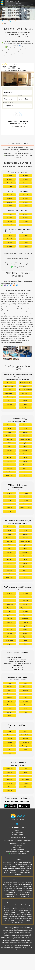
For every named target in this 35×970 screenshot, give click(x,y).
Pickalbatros (25, 742)
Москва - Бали (9, 920)
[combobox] (17, 92)
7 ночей (9, 175)
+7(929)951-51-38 (18, 267)
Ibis (9, 787)
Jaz (9, 749)
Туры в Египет (7, 864)
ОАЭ (9, 443)
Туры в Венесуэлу (10, 870)
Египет (25, 435)
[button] (32, 79)
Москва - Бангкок (25, 912)
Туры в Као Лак (17, 890)
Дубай (9, 446)
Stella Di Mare (25, 735)
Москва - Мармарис (24, 910)
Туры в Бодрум (17, 884)
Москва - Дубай (17, 916)
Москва (9, 382)
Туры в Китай (18, 868)
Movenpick (25, 746)
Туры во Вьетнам (27, 868)
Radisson (9, 742)
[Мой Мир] (17, 285)
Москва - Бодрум (9, 910)
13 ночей (9, 186)
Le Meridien (25, 783)
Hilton (25, 749)
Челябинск (25, 408)
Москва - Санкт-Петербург (23, 905)
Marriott (9, 783)
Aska (25, 708)
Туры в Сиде (10, 896)
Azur (9, 753)
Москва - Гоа (18, 918)
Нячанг (25, 464)
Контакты (17, 830)
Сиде (9, 432)
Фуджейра (25, 450)
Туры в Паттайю (8, 890)
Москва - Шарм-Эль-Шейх (12, 914)
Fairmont (9, 790)
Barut (25, 705)
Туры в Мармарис (26, 882)
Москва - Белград (17, 922)
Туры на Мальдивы (10, 866)
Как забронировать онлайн (17, 843)
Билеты (17, 1)
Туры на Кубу (28, 864)
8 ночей (25, 175)
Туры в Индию (25, 870)
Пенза (9, 400)
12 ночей (25, 183)
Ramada (9, 776)
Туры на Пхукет (27, 888)
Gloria (25, 697)
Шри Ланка (9, 472)
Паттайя (25, 454)
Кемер (25, 428)
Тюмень (9, 408)
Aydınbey (9, 708)
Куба (25, 472)
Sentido (25, 738)
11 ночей (9, 183)
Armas (9, 712)
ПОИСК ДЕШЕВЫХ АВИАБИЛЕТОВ (17, 258)
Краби (25, 457)
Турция (9, 425)
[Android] (11, 806)
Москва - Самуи (7, 916)
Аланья (25, 425)
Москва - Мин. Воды (10, 908)
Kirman (9, 694)
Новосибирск (9, 393)
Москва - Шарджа (27, 916)
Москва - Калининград (11, 907)
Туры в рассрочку (17, 845)
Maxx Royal (25, 686)
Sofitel (25, 768)
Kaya (25, 694)
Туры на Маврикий (8, 868)
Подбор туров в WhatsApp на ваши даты (17, 263)
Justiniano (9, 697)
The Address (9, 768)
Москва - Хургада (10, 912)
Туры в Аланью (7, 882)
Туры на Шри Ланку (18, 864)
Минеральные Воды (25, 389)
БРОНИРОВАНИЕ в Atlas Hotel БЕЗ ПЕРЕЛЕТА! (17, 253)
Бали (25, 475)
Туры (7, 1)
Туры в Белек (17, 882)
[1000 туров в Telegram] (17, 824)
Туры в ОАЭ (17, 874)
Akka (9, 715)
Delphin (25, 701)
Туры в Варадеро (25, 892)
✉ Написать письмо (17, 834)
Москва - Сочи (8, 905)
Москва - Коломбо (8, 918)
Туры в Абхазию (8, 862)
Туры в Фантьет (27, 890)
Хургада (9, 439)
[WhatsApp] (2, 285)
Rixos (25, 683)
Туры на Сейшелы (25, 866)
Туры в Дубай (26, 886)
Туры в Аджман (17, 888)
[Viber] (5, 285)
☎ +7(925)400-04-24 (24, 153)
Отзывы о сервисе (17, 847)
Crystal (9, 705)
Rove (25, 772)
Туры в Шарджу (7, 888)
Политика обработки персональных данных (17, 851)
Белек (9, 428)
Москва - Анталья (25, 908)
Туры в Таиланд (27, 862)
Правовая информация (17, 849)
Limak (9, 690)
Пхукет (25, 461)
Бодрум (25, 432)
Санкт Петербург (25, 382)
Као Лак (9, 461)
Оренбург (25, 397)
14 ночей (25, 186)
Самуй (9, 457)
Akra (25, 712)
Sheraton (9, 738)
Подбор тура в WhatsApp (18, 853)
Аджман (25, 446)
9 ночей (9, 179)
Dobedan (9, 701)
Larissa (25, 690)
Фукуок (25, 468)
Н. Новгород (9, 397)
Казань (25, 386)
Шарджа (9, 450)
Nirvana (9, 686)
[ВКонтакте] (11, 285)
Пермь (25, 400)
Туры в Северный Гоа (10, 894)
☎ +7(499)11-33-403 (10, 153)
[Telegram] (8, 285)
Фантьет (9, 468)
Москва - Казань (26, 907)
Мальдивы (9, 475)
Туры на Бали (25, 896)
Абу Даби (25, 443)
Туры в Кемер (7, 884)
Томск (25, 404)
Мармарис (9, 435)
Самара (9, 404)
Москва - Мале (27, 918)
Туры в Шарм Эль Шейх (11, 886)
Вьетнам (9, 464)
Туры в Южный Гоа (25, 894)
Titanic (9, 683)
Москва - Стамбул (24, 920)
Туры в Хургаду (27, 884)
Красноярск (25, 393)
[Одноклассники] (14, 285)
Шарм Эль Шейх (25, 439)
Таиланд (9, 454)
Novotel (9, 746)
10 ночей (25, 179)
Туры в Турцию (17, 862)
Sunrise (9, 735)
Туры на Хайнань (10, 892)
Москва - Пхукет (26, 914)
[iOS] (24, 806)
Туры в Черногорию (25, 872)
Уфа (9, 389)
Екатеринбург (9, 386)
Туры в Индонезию (10, 872)
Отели (11, 1)
